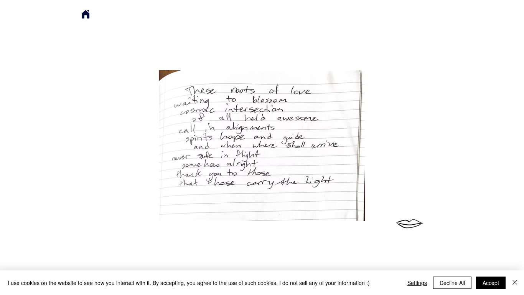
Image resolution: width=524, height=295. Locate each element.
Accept (491, 283)
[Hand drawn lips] (410, 223)
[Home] (86, 14)
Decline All (452, 283)
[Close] (514, 283)
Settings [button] (417, 283)
